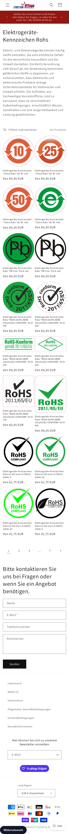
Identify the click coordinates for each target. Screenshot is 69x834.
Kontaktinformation (20, 726)
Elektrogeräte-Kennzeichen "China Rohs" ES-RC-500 (49, 221)
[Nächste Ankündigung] (62, 17)
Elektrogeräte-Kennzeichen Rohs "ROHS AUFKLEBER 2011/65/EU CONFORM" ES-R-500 (18, 360)
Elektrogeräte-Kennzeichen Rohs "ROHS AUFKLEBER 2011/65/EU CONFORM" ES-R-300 (18, 321)
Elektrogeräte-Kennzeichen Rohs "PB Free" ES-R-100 (17, 269)
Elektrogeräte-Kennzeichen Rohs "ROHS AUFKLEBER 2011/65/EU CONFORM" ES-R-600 (50, 360)
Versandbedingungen (21, 718)
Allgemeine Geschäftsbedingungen (29, 709)
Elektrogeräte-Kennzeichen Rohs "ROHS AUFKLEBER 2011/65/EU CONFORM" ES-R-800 (50, 421)
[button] (7, 5)
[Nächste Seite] (60, 550)
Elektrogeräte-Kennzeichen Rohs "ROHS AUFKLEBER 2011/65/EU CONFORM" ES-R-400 (50, 321)
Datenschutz (15, 700)
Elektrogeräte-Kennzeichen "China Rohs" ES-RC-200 (49, 172)
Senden (15, 664)
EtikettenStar (28, 827)
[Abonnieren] (57, 754)
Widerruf (13, 692)
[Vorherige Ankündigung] (7, 17)
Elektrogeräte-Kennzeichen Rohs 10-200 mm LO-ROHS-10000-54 (49, 474)
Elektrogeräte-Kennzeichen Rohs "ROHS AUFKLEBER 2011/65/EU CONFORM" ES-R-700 (18, 415)
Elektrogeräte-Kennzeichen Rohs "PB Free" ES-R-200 (49, 269)
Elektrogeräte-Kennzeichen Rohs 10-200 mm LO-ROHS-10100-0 (49, 525)
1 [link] (8, 551)
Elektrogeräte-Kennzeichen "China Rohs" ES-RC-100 (17, 172)
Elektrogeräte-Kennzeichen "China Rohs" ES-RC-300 (17, 221)
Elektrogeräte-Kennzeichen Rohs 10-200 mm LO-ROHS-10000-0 (17, 474)
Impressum (15, 683)
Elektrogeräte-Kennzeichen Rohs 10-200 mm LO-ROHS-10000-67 (17, 525)
